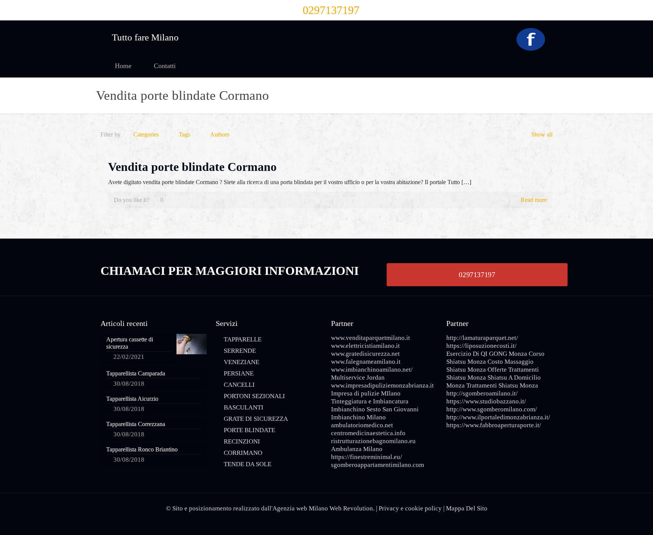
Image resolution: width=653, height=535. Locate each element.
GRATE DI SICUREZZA (256, 418)
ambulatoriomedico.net (362, 425)
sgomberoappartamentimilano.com (377, 464)
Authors (219, 134)
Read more (534, 200)
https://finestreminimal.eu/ (366, 457)
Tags (184, 134)
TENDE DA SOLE (247, 464)
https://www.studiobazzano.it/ (486, 401)
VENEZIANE (241, 362)
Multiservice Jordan (358, 377)
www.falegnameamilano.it (366, 361)
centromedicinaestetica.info (368, 433)
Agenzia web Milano (300, 508)
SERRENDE (240, 350)
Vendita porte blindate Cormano (192, 167)
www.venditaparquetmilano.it (370, 337)
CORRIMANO (243, 452)
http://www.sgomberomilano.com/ (491, 409)
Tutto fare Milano (145, 37)
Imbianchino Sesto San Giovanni (375, 409)
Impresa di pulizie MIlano (366, 393)
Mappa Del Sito (466, 508)
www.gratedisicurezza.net (365, 353)
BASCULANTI (243, 407)
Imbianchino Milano (358, 417)
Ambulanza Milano (356, 449)
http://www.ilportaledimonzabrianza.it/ (498, 417)
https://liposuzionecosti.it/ (481, 345)
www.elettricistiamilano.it (365, 345)
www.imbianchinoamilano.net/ (372, 369)
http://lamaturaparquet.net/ (482, 337)
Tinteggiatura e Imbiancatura (370, 401)
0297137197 (331, 10)
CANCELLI (239, 384)
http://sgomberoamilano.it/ (482, 393)
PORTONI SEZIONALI (254, 396)
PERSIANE (239, 373)
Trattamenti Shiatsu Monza (502, 385)
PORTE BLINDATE (249, 430)
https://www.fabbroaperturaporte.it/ (493, 425)
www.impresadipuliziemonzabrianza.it (382, 385)
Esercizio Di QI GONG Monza (486, 353)
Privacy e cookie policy (410, 508)
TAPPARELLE (243, 339)
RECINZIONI (242, 441)
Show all (541, 134)
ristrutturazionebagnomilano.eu (373, 441)
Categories (146, 134)
